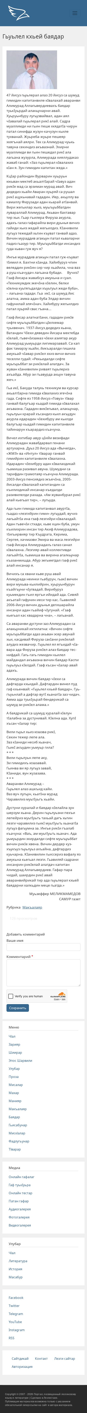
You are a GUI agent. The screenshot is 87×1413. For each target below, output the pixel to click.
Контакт (41, 1358)
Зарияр (14, 1044)
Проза (14, 1076)
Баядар (14, 1117)
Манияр (15, 1101)
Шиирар (15, 1052)
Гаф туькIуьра (20, 1185)
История (15, 1269)
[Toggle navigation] (75, 13)
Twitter (14, 1306)
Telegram (16, 1314)
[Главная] (18, 13)
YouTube (15, 1322)
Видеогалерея (20, 1225)
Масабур (16, 1277)
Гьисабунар (18, 1125)
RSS (11, 1338)
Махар (14, 1093)
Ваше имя (14, 940)
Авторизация (22, 1366)
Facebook (16, 1297)
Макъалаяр (32, 907)
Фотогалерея (19, 1217)
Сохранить (17, 1008)
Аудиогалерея (20, 1209)
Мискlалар (17, 1133)
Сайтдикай (20, 1358)
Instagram (17, 1330)
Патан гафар (19, 1201)
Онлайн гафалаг (21, 1177)
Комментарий (18, 956)
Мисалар (16, 1085)
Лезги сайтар (64, 1358)
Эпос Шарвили (20, 1060)
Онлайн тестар (20, 1193)
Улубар (14, 1068)
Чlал (12, 1036)
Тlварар (15, 1149)
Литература (18, 1261)
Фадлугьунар (19, 1141)
